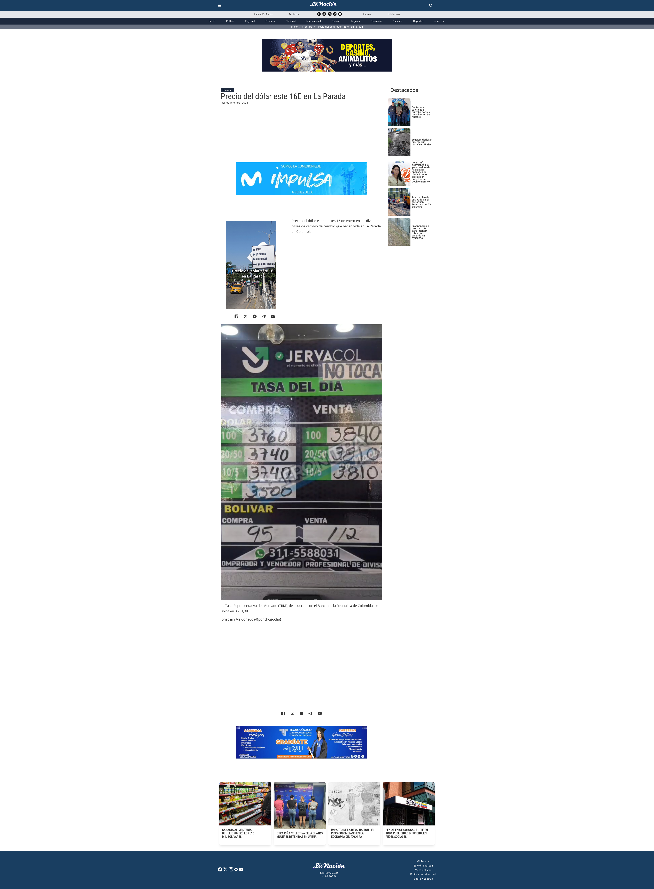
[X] (245, 316)
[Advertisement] (301, 128)
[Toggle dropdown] (443, 21)
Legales (355, 21)
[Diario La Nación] (323, 5)
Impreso (367, 14)
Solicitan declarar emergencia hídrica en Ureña (422, 142)
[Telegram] (264, 316)
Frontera (270, 21)
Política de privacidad (423, 874)
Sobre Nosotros (423, 878)
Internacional (313, 21)
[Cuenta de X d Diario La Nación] (225, 870)
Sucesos (397, 21)
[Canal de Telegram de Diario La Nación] (335, 14)
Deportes (418, 21)
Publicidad (294, 14)
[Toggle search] (431, 5)
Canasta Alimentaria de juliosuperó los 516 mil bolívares (238, 833)
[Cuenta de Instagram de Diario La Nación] (231, 870)
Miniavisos (394, 14)
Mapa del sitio (423, 870)
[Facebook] (236, 316)
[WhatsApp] (254, 316)
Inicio (212, 21)
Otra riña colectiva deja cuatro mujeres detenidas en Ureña (300, 834)
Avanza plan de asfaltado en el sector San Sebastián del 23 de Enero (421, 202)
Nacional (290, 21)
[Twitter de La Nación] (324, 15)
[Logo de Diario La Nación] (329, 866)
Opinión (336, 21)
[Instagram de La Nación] (330, 15)
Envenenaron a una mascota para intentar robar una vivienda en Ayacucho (420, 231)
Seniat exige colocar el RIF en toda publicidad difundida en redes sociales (407, 833)
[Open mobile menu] (219, 5)
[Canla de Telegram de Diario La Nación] (236, 870)
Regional (250, 21)
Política (230, 21)
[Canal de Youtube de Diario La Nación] (340, 15)
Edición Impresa (423, 865)
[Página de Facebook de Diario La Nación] (220, 870)
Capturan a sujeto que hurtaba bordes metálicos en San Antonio (421, 112)
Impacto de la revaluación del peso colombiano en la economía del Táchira (352, 833)
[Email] (273, 316)
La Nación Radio (263, 14)
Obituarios (376, 21)
